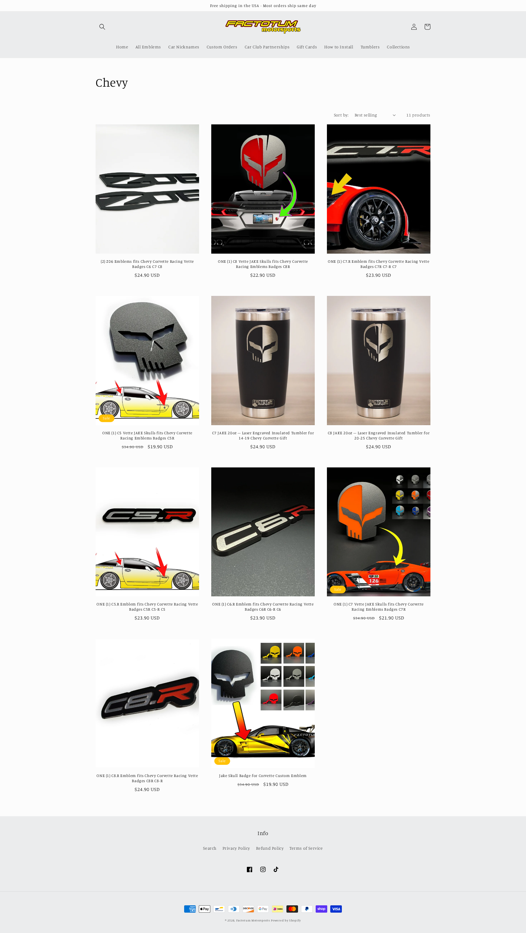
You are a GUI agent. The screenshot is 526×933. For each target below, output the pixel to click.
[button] (102, 26)
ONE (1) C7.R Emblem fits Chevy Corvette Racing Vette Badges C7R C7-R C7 (378, 264)
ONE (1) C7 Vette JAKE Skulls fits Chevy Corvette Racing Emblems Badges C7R (379, 607)
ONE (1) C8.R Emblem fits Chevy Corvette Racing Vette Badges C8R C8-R (147, 778)
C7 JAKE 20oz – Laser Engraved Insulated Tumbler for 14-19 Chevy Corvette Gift (263, 435)
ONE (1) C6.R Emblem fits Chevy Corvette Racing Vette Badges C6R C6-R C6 (263, 607)
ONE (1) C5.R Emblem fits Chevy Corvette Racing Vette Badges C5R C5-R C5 (147, 607)
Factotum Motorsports (253, 920)
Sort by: (341, 114)
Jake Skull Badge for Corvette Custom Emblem (263, 775)
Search (210, 848)
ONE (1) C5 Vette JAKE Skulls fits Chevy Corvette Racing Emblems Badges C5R (147, 435)
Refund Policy (270, 848)
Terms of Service (306, 848)
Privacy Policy (236, 848)
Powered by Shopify (286, 920)
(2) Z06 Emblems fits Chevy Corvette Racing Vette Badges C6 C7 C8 (147, 264)
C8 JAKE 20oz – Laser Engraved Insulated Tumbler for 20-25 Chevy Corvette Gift (379, 435)
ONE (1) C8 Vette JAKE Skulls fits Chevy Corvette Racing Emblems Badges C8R (263, 264)
